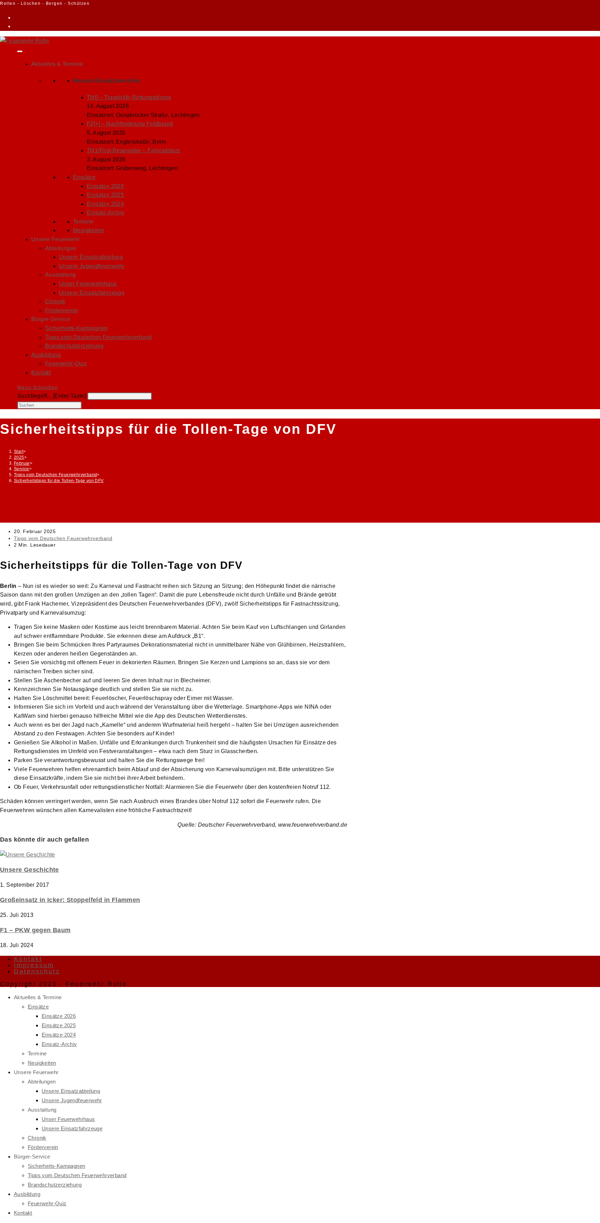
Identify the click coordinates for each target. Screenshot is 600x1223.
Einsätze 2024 (105, 204)
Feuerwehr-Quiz (66, 363)
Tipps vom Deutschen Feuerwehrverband (98, 337)
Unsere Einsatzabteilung (91, 257)
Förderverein (61, 310)
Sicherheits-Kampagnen (76, 328)
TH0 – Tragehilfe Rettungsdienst (129, 97)
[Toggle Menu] (19, 51)
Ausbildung (46, 355)
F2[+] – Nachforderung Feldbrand (130, 124)
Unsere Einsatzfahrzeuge (92, 293)
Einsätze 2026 (105, 186)
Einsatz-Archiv (106, 213)
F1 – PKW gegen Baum (35, 930)
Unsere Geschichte (29, 869)
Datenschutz (37, 971)
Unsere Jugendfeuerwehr (92, 266)
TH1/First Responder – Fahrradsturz (134, 150)
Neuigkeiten (88, 230)
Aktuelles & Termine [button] (57, 64)
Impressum (34, 965)
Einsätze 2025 (105, 195)
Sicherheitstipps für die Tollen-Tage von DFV (59, 480)
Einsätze (84, 177)
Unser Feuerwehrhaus (88, 284)
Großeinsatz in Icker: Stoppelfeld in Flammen (70, 899)
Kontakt (41, 373)
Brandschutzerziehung (74, 346)
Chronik (55, 301)
